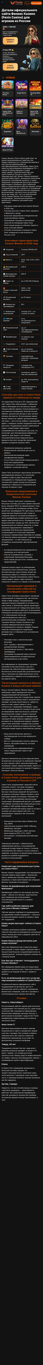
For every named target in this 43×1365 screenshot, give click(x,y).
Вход (27, 3)
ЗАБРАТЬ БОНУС (10, 41)
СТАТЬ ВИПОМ (10, 67)
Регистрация (36, 3)
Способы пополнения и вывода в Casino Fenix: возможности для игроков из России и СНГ (20, 232)
